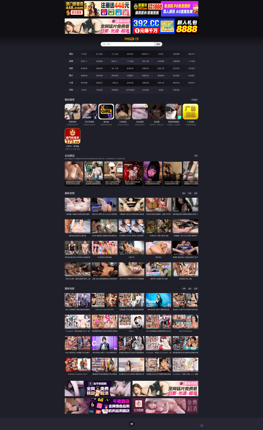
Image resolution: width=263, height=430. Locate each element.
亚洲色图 (99, 75)
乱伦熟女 (176, 68)
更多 (195, 193)
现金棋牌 (176, 54)
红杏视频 (145, 90)
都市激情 (84, 83)
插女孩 (84, 90)
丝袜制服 (161, 61)
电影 (71, 68)
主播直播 (176, 61)
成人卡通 (115, 68)
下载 (195, 156)
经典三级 (161, 68)
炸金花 (160, 54)
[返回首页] (201, 425)
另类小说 (161, 83)
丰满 (183, 289)
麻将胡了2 (145, 54)
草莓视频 (115, 90)
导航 (71, 89)
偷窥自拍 (84, 75)
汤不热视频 (130, 90)
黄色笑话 (176, 83)
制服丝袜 (145, 68)
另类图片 (191, 75)
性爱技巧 (191, 83)
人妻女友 (115, 83)
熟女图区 (176, 75)
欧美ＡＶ (115, 61)
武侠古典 (130, 83)
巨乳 (189, 193)
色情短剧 (176, 90)
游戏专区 (130, 54)
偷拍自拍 (99, 68)
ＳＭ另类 (191, 61)
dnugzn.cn (131, 39)
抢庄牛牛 (191, 54)
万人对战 (115, 54)
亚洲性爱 (84, 68)
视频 (71, 61)
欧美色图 (115, 75)
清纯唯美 (161, 75)
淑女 (189, 289)
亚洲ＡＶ (84, 61)
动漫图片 (130, 75)
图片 (71, 75)
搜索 (158, 44)
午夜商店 (99, 90)
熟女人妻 (145, 61)
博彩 (71, 54)
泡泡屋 (160, 90)
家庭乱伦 (99, 83)
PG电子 (84, 54)
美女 (183, 193)
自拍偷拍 (99, 61)
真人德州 (99, 54)
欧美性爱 (130, 68)
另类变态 (191, 68)
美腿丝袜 (145, 75)
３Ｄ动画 (130, 61)
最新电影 (70, 288)
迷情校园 (145, 83)
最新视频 (70, 193)
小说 (71, 82)
